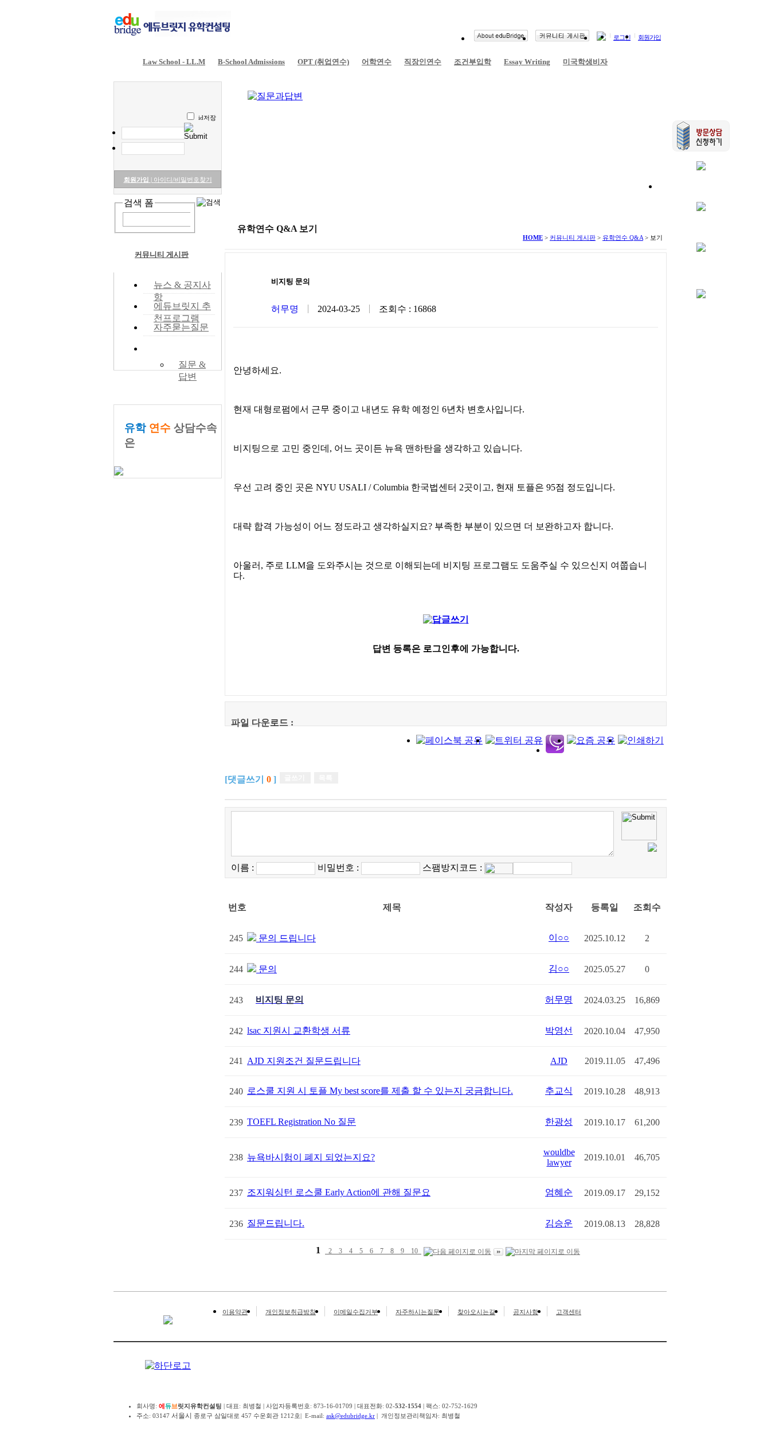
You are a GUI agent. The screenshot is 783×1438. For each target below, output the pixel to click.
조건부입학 (472, 61)
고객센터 (568, 1311)
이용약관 (235, 1311)
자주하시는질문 (418, 1311)
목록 (325, 778)
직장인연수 (422, 61)
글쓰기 (294, 778)
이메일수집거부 (356, 1311)
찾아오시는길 (476, 1311)
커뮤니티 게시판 (162, 254)
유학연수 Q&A (184, 348)
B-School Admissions (251, 61)
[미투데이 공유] (555, 750)
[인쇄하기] (641, 740)
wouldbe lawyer (559, 1157)
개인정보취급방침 (290, 1311)
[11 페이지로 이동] (498, 1251)
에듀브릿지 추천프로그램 (182, 307)
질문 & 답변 (192, 364)
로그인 (622, 37)
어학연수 (376, 61)
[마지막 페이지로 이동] (543, 1252)
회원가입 (649, 37)
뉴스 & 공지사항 (182, 285)
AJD (558, 1061)
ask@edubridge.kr (350, 1415)
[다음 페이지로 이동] (457, 1252)
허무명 (559, 999)
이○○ (559, 937)
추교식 (559, 1091)
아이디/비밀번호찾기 (181, 179)
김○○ (559, 968)
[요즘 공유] (591, 740)
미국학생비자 (585, 61)
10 (414, 1251)
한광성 (559, 1122)
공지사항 (525, 1311)
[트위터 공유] (514, 740)
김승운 (559, 1223)
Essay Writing (527, 61)
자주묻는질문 (181, 327)
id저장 (207, 117)
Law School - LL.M (174, 61)
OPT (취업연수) (323, 61)
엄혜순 (559, 1192)
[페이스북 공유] (449, 740)
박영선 (559, 1030)
